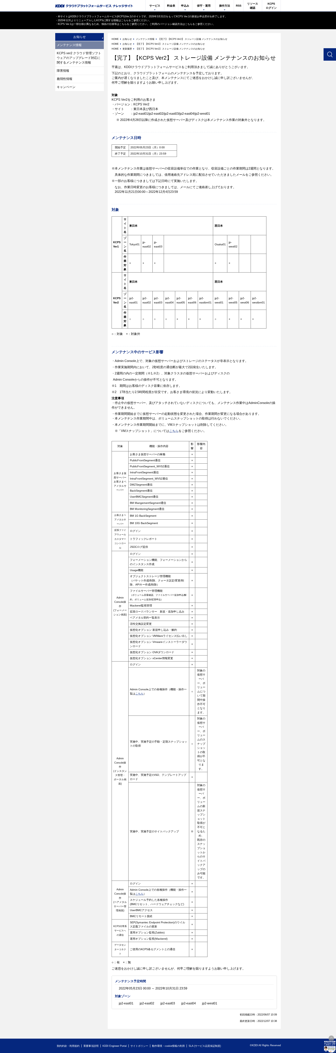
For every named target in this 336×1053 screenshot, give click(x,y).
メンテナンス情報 (69, 45)
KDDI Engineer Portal (114, 1045)
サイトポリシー (139, 1045)
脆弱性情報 (64, 78)
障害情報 (63, 70)
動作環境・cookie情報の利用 (168, 1045)
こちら (125, 20)
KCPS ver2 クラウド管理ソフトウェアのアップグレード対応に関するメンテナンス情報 (79, 58)
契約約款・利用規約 (68, 1045)
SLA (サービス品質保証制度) (205, 1045)
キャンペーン (66, 87)
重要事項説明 (91, 1045)
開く (329, 1046)
